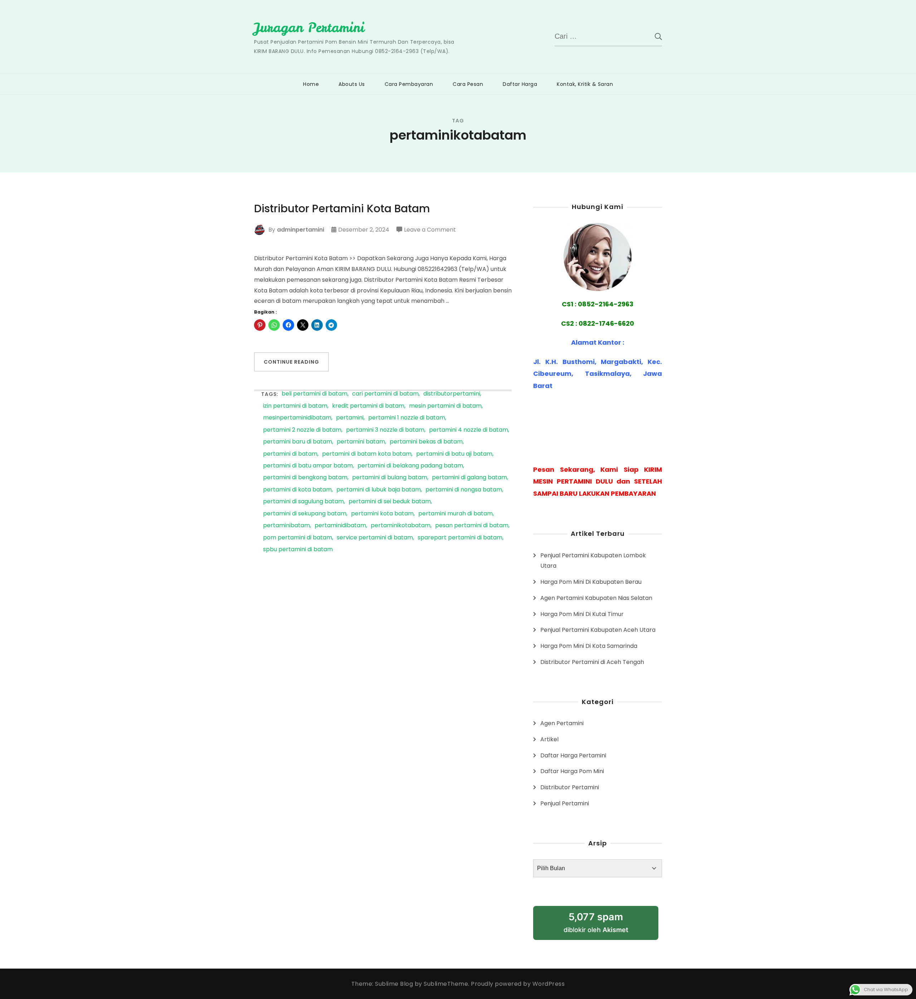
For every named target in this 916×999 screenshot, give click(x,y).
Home (311, 84)
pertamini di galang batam (469, 477)
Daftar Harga (520, 84)
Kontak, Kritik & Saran (585, 84)
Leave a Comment (430, 230)
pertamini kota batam (382, 514)
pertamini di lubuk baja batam (378, 490)
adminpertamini (300, 229)
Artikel (549, 739)
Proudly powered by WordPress (518, 984)
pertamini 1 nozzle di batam (406, 418)
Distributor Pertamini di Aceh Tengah (592, 662)
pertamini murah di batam (455, 514)
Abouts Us (351, 84)
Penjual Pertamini (564, 803)
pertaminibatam (286, 525)
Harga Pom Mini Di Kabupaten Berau (591, 582)
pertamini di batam (290, 454)
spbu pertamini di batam (298, 549)
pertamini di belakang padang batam (410, 466)
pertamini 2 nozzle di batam (302, 430)
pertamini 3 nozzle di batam (385, 430)
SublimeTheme (446, 984)
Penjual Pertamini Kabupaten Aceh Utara (598, 630)
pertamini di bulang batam (389, 477)
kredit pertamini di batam (368, 406)
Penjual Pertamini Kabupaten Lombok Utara (593, 560)
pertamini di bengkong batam (305, 477)
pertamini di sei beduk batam (390, 501)
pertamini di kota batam (297, 490)
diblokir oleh (604, 925)
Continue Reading (291, 361)
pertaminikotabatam (400, 525)
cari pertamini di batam (385, 394)
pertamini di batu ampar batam (308, 466)
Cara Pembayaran (409, 84)
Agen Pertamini (562, 723)
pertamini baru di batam (297, 442)
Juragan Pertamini (309, 27)
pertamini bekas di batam (426, 442)
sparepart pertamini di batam (460, 538)
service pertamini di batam (375, 538)
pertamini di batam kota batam (366, 454)
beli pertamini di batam (314, 394)
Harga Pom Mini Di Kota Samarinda (588, 646)
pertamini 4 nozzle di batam (468, 430)
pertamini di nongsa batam (463, 490)
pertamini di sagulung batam (303, 501)
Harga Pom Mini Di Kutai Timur (582, 614)
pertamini (350, 418)
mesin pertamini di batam (445, 406)
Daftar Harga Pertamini (573, 755)
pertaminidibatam (340, 525)
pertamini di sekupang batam (304, 514)
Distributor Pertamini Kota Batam (342, 208)
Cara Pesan (468, 84)
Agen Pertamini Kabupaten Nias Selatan (596, 598)
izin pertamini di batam (295, 406)
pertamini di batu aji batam (454, 454)
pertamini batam (361, 442)
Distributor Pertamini (569, 787)
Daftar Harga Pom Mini (572, 771)
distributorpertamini (451, 394)
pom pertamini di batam (297, 538)
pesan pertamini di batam (471, 525)
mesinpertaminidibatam (297, 418)
